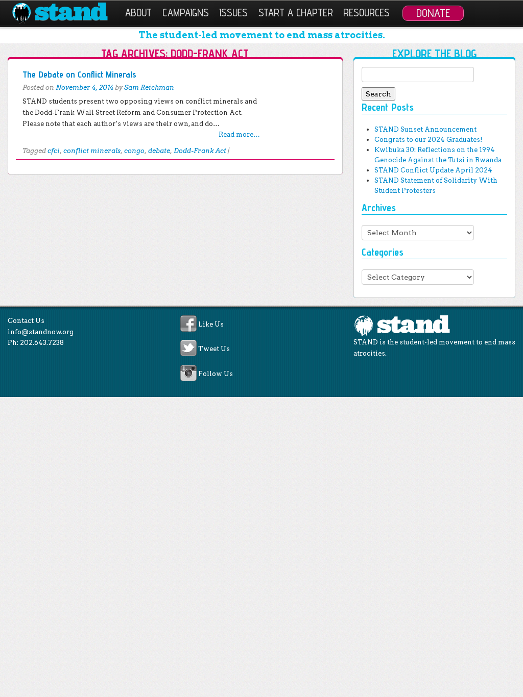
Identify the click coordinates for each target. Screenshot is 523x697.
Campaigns (185, 12)
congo (134, 151)
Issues (233, 12)
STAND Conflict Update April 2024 (433, 170)
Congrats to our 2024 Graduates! (428, 139)
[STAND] (65, 13)
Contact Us (26, 321)
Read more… (239, 134)
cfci (53, 151)
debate (159, 151)
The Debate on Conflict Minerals (79, 74)
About (138, 12)
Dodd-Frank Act (200, 151)
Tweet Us (214, 349)
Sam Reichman (149, 87)
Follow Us (215, 374)
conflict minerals (92, 151)
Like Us (211, 324)
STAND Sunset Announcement (425, 129)
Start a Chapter (295, 12)
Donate (433, 12)
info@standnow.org (41, 332)
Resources (366, 12)
